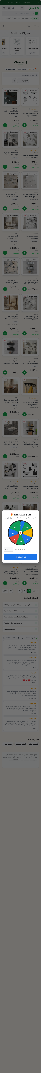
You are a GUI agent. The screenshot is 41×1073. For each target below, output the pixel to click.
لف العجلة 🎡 (20, 557)
